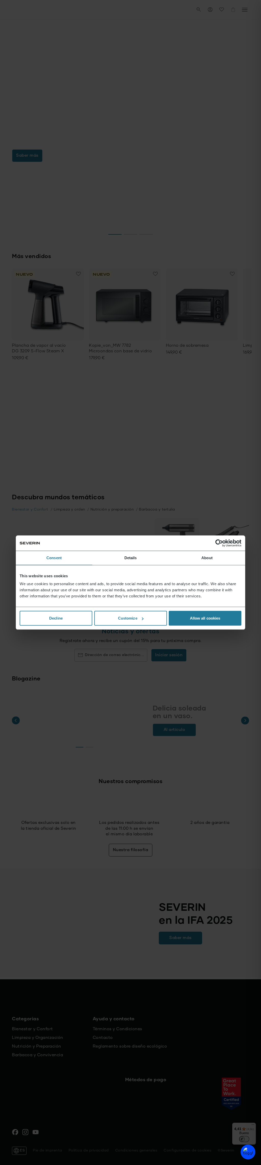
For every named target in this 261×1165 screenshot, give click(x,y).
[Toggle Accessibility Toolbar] (248, 1152)
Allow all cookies (205, 618)
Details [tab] (130, 557)
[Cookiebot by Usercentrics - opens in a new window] (219, 543)
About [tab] (207, 557)
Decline (56, 618)
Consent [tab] (54, 557)
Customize (127, 618)
